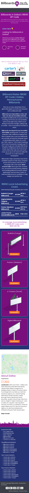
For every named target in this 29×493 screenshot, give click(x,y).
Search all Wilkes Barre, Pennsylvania (20, 22)
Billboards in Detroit (8, 447)
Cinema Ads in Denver (9, 471)
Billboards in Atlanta (8, 444)
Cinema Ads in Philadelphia (10, 476)
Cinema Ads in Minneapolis (10, 474)
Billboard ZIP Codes (8, 438)
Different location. (23, 47)
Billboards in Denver (8, 446)
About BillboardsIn (8, 432)
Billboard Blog (7, 436)
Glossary (9, 435)
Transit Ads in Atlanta (9, 457)
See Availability (14, 254)
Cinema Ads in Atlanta (9, 470)
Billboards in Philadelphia (10, 451)
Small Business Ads (8, 433)
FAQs (4, 435)
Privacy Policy (23, 491)
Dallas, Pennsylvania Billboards (15, 100)
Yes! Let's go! (10, 47)
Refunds (13, 439)
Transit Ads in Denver (9, 459)
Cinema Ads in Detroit (9, 473)
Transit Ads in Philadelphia (10, 463)
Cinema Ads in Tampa (9, 478)
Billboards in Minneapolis (10, 449)
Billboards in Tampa (8, 452)
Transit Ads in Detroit (9, 460)
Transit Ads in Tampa (9, 465)
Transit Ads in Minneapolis (10, 462)
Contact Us (6, 439)
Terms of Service (13, 491)
